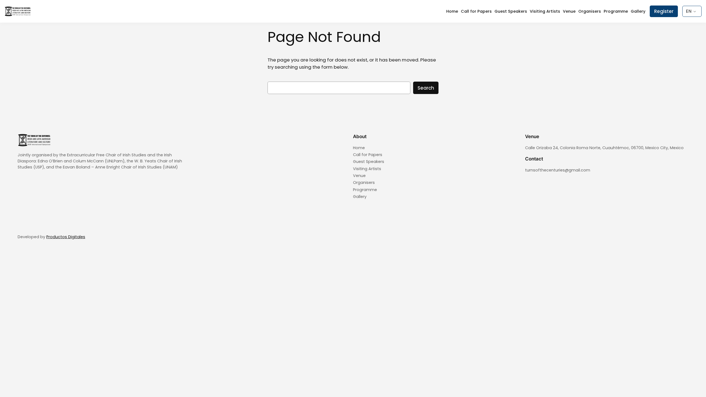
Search (426, 88)
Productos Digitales (65, 237)
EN (688, 11)
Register (663, 11)
